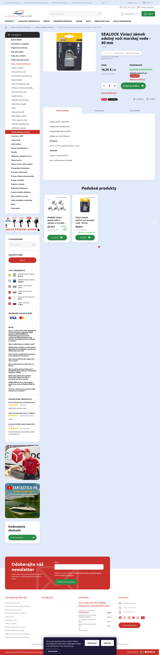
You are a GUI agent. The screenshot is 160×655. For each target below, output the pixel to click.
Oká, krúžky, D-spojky (19, 104)
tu (72, 646)
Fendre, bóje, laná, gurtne (20, 60)
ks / (22, 260)
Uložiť (105, 99)
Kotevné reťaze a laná (19, 92)
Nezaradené (15, 208)
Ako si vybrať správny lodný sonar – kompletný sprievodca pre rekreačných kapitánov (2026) (22, 370)
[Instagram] (129, 617)
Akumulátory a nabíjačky (20, 44)
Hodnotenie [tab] (135, 110)
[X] (124, 617)
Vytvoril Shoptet (132, 652)
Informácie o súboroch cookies (81, 3)
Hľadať (99, 14)
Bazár (13, 204)
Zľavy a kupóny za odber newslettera (17, 637)
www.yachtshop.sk (37, 644)
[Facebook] (120, 617)
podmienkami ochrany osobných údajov (87, 573)
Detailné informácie (108, 93)
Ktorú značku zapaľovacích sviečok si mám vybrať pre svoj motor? (21, 355)
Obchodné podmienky (12, 3)
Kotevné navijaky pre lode (20, 84)
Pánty (14, 108)
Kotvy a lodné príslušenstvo (21, 64)
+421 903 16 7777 (129, 612)
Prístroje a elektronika (19, 172)
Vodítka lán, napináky (19, 128)
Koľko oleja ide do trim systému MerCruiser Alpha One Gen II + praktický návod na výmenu (19, 377)
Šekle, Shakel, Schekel (19, 116)
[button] (99, 247)
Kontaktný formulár (129, 625)
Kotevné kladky (17, 80)
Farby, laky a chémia (18, 56)
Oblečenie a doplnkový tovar (21, 156)
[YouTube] (142, 617)
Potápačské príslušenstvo (20, 168)
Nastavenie (52, 651)
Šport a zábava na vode (19, 196)
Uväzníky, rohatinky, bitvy (20, 124)
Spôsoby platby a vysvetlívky (14, 630)
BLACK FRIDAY (16, 40)
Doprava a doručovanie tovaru (15, 627)
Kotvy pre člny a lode (19, 72)
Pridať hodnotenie (17, 537)
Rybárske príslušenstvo (19, 188)
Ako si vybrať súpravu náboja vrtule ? (21, 344)
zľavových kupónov (67, 575)
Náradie (14, 152)
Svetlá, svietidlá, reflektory (21, 192)
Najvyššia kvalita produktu (87, 615)
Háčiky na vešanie (18, 68)
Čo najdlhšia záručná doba (87, 620)
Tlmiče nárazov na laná (19, 120)
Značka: (106, 58)
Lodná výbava (16, 144)
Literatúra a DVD (17, 136)
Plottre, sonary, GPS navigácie (22, 164)
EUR (148, 3)
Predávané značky (11, 620)
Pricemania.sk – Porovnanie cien (118, 644)
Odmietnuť (92, 643)
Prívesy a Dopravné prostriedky (22, 176)
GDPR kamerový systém (60, 3)
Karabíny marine (17, 96)
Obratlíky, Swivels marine (20, 100)
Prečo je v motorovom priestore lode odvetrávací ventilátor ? (21, 389)
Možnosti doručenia (137, 79)
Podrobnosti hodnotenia (132, 53)
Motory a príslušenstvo (19, 148)
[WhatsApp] (137, 617)
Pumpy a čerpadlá (17, 180)
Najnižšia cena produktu (87, 611)
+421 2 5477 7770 (129, 607)
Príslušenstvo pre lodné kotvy (22, 76)
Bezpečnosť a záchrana (19, 48)
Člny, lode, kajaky (17, 52)
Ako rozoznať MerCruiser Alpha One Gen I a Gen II (21, 360)
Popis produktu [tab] (62, 110)
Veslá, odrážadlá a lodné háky (21, 200)
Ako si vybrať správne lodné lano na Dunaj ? (21, 365)
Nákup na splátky (11, 623)
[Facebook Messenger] (133, 617)
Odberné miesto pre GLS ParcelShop (17, 634)
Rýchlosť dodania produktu (88, 624)
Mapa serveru (9, 616)
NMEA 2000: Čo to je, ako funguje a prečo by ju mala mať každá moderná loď (21, 384)
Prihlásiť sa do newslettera (66, 582)
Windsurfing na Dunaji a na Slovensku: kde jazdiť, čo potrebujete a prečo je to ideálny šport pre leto (22, 349)
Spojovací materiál (18, 112)
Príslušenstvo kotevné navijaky (22, 88)
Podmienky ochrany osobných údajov (36, 3)
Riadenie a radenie (17, 184)
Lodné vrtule (15, 140)
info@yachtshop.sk (129, 603)
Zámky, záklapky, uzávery (21, 132)
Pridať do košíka (131, 85)
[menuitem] (10, 21)
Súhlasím (107, 643)
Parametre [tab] (99, 110)
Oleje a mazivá (16, 160)
